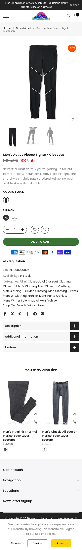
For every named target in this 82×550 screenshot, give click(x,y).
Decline (37, 543)
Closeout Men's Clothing (20, 286)
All (21, 282)
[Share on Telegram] (35, 314)
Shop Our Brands (14, 305)
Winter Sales (36, 305)
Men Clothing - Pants (63, 291)
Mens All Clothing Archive (20, 296)
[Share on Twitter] (12, 314)
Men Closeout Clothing (54, 286)
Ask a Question (14, 261)
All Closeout (32, 282)
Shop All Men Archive (42, 301)
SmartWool (23, 28)
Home (7, 28)
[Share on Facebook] (5, 314)
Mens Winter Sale (15, 301)
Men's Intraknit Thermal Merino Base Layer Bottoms (20, 435)
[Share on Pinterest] (20, 314)
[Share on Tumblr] (27, 314)
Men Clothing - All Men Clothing (25, 291)
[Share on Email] (42, 314)
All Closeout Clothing (56, 282)
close (75, 5)
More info (17, 543)
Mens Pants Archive (52, 296)
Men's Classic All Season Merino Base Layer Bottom (59, 435)
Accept (61, 543)
